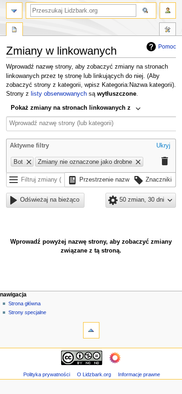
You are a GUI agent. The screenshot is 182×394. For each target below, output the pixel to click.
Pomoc (167, 46)
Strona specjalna (14, 30)
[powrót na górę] (91, 330)
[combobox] (76, 108)
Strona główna (24, 303)
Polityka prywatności (46, 374)
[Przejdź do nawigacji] (14, 10)
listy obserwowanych (59, 94)
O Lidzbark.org (94, 374)
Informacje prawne (139, 374)
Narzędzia (167, 30)
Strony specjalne (27, 312)
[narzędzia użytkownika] (168, 10)
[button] (163, 146)
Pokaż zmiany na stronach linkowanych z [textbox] (71, 108)
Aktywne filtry (29, 145)
